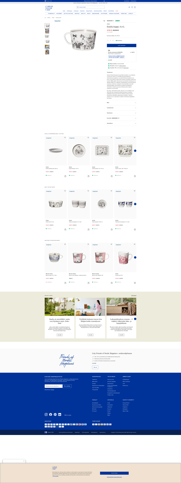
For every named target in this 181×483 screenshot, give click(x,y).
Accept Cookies (114, 473)
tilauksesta (126, 67)
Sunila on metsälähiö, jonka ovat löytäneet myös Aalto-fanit (59, 321)
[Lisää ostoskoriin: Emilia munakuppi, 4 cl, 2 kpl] (88, 229)
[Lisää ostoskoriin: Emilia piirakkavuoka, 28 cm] (65, 176)
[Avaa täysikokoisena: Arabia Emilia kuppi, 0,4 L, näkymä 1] (80, 40)
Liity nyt (122, 57)
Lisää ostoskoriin (121, 45)
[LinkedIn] (59, 414)
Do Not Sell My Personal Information (66, 432)
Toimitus (94, 383)
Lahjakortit (125, 407)
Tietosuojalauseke (85, 432)
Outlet (117, 11)
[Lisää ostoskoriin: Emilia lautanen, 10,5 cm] (111, 229)
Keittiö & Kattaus (68, 13)
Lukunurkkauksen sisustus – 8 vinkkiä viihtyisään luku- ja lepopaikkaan (121, 321)
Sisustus (77, 13)
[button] (129, 7)
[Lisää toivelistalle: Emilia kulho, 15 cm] (65, 191)
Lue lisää (94, 363)
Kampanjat (76, 11)
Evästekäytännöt (94, 432)
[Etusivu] (45, 17)
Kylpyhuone (104, 13)
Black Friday (125, 411)
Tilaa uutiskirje (67, 386)
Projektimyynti (126, 379)
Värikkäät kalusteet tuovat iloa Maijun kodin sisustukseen (90, 320)
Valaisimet (59, 13)
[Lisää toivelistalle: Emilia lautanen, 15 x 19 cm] (111, 137)
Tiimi (124, 383)
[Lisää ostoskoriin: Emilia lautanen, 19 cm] (88, 176)
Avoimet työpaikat (111, 381)
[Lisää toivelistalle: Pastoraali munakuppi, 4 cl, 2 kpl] (134, 191)
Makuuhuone (95, 13)
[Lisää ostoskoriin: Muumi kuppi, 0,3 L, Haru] (65, 282)
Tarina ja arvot (110, 379)
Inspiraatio (82, 11)
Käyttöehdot (77, 432)
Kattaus (48, 17)
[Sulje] (23, 461)
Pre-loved (94, 411)
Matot (89, 13)
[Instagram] (46, 414)
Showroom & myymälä (97, 407)
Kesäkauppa (69, 11)
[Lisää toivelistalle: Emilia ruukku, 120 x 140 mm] (134, 137)
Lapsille (130, 13)
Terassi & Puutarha (114, 13)
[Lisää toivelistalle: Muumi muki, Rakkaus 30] (111, 244)
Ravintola (94, 409)
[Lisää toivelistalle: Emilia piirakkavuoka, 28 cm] (65, 137)
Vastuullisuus (110, 383)
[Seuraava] (135, 319)
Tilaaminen (94, 379)
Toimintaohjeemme (111, 390)
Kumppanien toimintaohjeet (113, 393)
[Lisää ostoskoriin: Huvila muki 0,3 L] (134, 282)
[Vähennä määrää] (108, 40)
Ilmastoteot (109, 388)
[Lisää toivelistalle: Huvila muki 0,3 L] (134, 244)
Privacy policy (55, 476)
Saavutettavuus (103, 432)
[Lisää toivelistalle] (104, 21)
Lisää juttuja (133, 295)
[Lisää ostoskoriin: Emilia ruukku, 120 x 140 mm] (134, 176)
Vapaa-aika (124, 13)
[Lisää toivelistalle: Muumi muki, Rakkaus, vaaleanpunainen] (88, 244)
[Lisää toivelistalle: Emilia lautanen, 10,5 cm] (111, 191)
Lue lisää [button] (110, 60)
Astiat (53, 17)
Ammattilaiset (95, 403)
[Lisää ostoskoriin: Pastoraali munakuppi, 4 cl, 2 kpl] (134, 229)
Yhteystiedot (95, 389)
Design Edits (125, 404)
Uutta (64, 11)
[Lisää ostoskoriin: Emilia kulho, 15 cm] (65, 229)
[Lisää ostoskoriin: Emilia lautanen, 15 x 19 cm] (111, 176)
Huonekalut (51, 13)
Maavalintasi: (47, 389)
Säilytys (83, 13)
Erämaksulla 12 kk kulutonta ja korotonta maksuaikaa (90, 0)
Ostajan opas (110, 395)
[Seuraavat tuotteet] (135, 151)
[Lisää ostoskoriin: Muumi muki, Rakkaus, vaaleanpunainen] (88, 282)
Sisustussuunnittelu (98, 11)
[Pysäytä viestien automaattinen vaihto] (104, 1)
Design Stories (89, 11)
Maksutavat (94, 381)
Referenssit (125, 385)
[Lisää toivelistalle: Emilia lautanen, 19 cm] (88, 137)
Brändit (105, 11)
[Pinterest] (55, 414)
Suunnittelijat (111, 11)
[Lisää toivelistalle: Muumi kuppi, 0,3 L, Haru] (65, 244)
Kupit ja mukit (58, 17)
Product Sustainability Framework (112, 386)
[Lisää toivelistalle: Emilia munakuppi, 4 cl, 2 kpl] (88, 191)
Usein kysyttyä (95, 387)
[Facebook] (50, 414)
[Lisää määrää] (113, 40)
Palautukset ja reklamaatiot (98, 385)
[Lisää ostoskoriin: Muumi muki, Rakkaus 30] (111, 282)
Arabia (108, 24)
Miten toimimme (126, 381)
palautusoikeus (122, 65)
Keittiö (108, 411)
